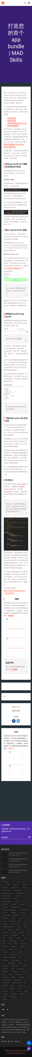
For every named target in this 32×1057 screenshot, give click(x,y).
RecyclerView (6, 982)
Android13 (22, 904)
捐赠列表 (11, 615)
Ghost (23, 1053)
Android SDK (17, 896)
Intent (12, 952)
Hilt (21, 949)
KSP (25, 960)
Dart (4, 929)
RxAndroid (5, 985)
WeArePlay (14, 994)
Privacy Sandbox (7, 980)
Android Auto (14, 887)
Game (4, 943)
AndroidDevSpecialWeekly (9, 910)
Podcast (13, 977)
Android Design (18, 890)
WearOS (22, 994)
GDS (10, 943)
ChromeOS (12, 921)
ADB (18, 882)
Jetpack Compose (14, 954)
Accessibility (6, 882)
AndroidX (5, 912)
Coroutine (25, 924)
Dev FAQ (18, 929)
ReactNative (17, 980)
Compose (5, 924)
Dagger (26, 926)
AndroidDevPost (15, 907)
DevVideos (5, 935)
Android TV (16, 898)
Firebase (18, 938)
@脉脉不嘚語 (12, 1027)
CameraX (21, 918)
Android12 (14, 904)
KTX (4, 963)
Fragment (22, 940)
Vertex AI (26, 991)
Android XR (18, 901)
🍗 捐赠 (3, 1041)
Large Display (11, 963)
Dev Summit (6, 932)
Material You (25, 966)
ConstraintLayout (15, 924)
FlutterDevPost (13, 940)
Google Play (23, 946)
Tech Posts (5, 991)
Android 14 (16, 884)
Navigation (5, 971)
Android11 (5, 904)
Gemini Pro (5, 946)
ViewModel (5, 994)
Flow (25, 938)
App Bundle (13, 912)
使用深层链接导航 (13, 126)
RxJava (13, 985)
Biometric (24, 915)
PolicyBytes (22, 977)
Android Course (7, 890)
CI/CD (19, 921)
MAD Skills (5, 966)
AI (3, 884)
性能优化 (5, 999)
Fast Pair (11, 938)
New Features (24, 971)
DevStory (21, 932)
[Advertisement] (16, 800)
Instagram (5, 952)
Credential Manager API (9, 926)
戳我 (24, 1025)
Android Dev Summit (8, 893)
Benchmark (16, 915)
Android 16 (5, 887)
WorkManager (12, 996)
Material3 (5, 968)
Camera (13, 918)
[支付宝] (16, 628)
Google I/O (14, 946)
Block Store (5, 918)
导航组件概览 (11, 118)
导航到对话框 (11, 121)
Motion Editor (20, 968)
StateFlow (12, 988)
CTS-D (19, 926)
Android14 (5, 907)
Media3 (12, 968)
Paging (10, 974)
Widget (4, 996)
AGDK (23, 882)
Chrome (5, 921)
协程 (21, 996)
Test (12, 991)
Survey (19, 988)
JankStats (19, 952)
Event (4, 938)
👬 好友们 (11, 1041)
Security (5, 988)
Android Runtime (7, 896)
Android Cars (24, 887)
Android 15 (25, 884)
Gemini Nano (24, 943)
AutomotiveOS (6, 915)
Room (25, 982)
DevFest (14, 932)
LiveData (20, 963)
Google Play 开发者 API (13, 268)
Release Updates (16, 982)
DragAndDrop (14, 935)
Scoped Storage (22, 985)
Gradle (4, 949)
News (4, 974)
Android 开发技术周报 (16, 1050)
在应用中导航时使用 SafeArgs (17, 123)
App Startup (22, 912)
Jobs (20, 957)
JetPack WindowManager (9, 957)
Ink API (27, 949)
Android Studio (6, 898)
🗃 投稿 (17, 1041)
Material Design (15, 966)
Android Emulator (20, 893)
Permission (5, 977)
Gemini (16, 943)
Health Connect (13, 949)
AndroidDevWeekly (23, 910)
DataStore (10, 929)
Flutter (4, 940)
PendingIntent (18, 974)
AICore (8, 884)
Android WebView (7, 901)
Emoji (22, 935)
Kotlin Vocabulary (16, 960)
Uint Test (19, 991)
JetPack (5, 954)
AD (13, 882)
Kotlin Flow (5, 960)
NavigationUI (14, 971)
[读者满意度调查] (29, 1049)
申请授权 (15, 669)
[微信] (16, 647)
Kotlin (25, 957)
